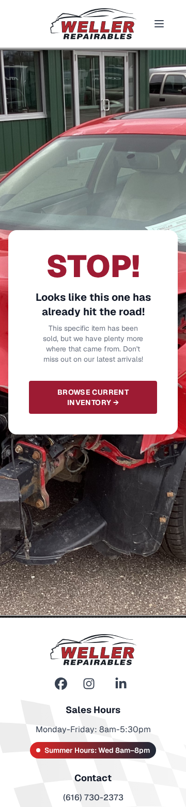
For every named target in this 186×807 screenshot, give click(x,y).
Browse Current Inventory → (93, 397)
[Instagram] (89, 684)
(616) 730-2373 (93, 797)
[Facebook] (61, 684)
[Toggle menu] (159, 23)
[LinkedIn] (121, 684)
